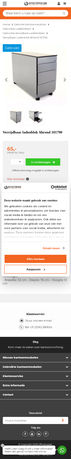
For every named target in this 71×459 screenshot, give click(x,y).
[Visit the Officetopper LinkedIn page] (39, 433)
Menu (5, 3)
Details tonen (51, 248)
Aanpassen (33, 269)
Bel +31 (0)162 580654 (38, 327)
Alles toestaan (36, 258)
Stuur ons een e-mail (38, 320)
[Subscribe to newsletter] (62, 420)
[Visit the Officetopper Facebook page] (25, 433)
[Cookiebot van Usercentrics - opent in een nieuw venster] (51, 187)
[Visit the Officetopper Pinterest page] (45, 433)
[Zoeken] (64, 13)
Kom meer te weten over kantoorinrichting (35, 347)
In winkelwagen (41, 162)
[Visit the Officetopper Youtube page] (32, 433)
